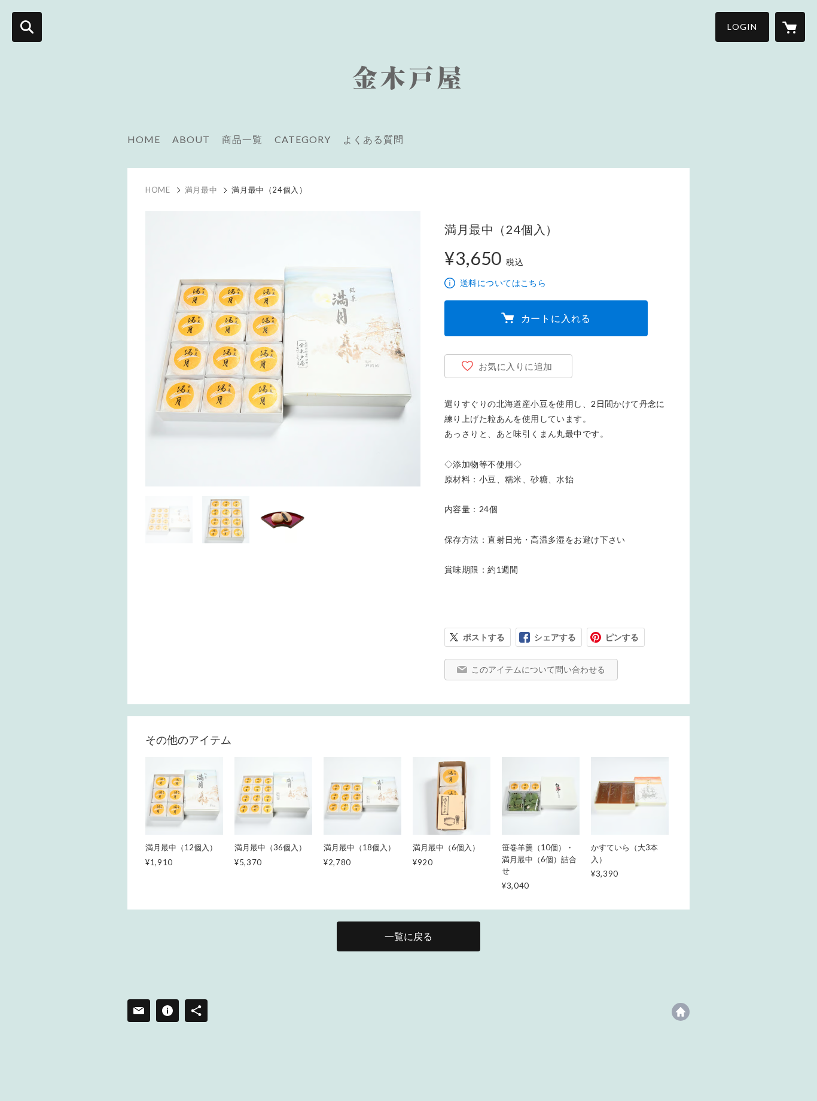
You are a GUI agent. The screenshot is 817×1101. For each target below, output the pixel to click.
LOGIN (742, 27)
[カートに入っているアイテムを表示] (790, 27)
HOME (143, 139)
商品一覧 (242, 139)
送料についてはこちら (503, 283)
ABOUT (191, 139)
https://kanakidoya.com (681, 1012)
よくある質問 (373, 139)
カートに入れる (556, 318)
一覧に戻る (408, 936)
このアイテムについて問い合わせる (538, 669)
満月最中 (201, 189)
